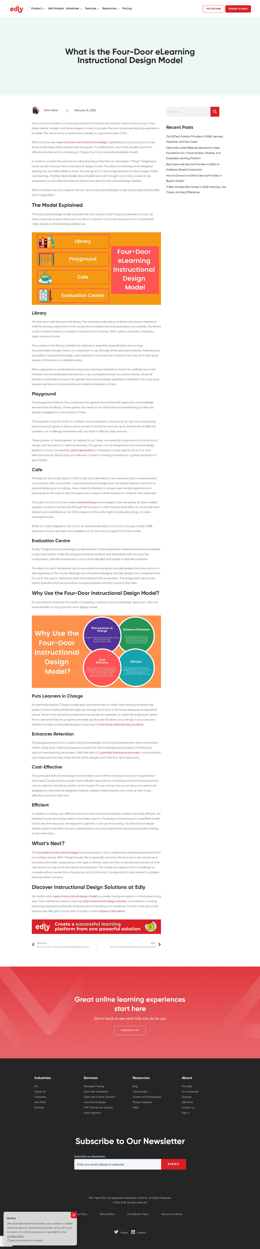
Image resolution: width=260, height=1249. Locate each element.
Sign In (185, 1113)
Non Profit (39, 1102)
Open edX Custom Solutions (99, 1097)
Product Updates (142, 1102)
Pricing (127, 8)
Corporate (40, 1097)
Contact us (188, 1107)
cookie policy (15, 1236)
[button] (130, 1030)
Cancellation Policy (138, 1214)
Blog (135, 1086)
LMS (149, 526)
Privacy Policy (79, 1214)
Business (39, 1107)
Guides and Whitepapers (147, 1097)
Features (187, 1097)
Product (36, 8)
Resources (109, 8)
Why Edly (187, 1086)
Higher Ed (39, 1091)
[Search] (214, 112)
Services (90, 8)
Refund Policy (107, 1214)
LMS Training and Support (98, 1107)
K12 (36, 1086)
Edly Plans (187, 1102)
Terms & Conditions (172, 1214)
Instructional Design (95, 1102)
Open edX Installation (96, 1091)
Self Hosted (56, 8)
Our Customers (190, 1091)
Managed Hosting (94, 1086)
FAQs (135, 1107)
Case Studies (140, 1091)
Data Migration (92, 1113)
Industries (72, 8)
